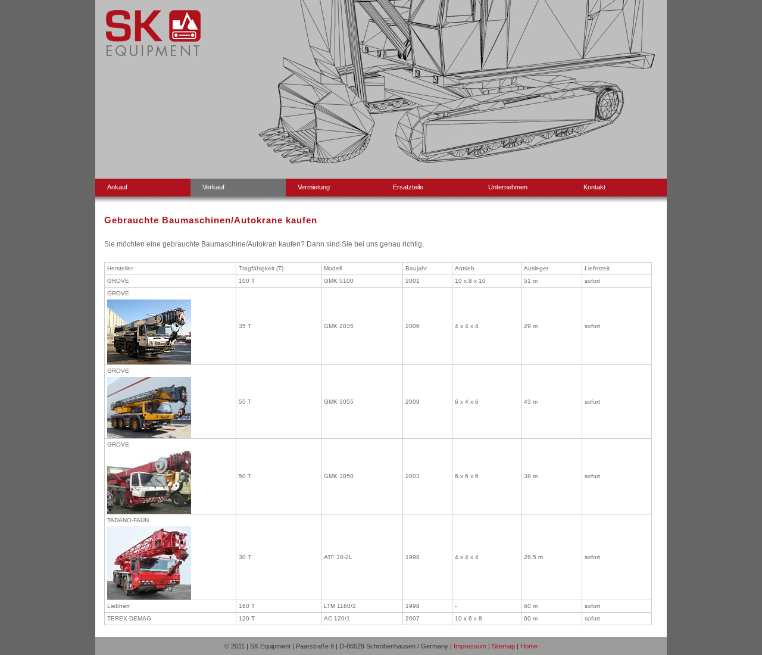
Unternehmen (507, 187)
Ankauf (117, 187)
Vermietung (314, 187)
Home (529, 646)
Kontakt (594, 187)
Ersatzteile (408, 187)
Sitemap (503, 646)
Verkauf (213, 187)
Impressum (470, 646)
